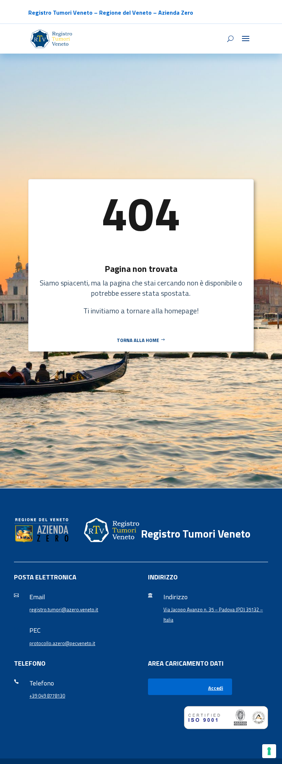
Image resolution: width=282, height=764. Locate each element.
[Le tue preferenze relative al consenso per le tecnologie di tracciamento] (269, 751)
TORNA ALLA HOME (138, 340)
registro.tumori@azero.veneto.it (63, 609)
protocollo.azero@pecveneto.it (62, 643)
